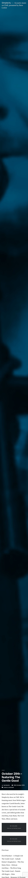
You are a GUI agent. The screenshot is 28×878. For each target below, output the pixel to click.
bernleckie (7, 785)
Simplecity (6, 3)
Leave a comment (9, 787)
